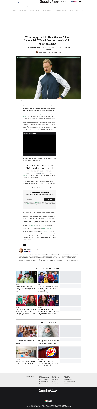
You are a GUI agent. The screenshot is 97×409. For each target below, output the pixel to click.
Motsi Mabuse (34, 225)
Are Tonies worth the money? (60, 10)
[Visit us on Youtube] (81, 1)
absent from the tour (46, 228)
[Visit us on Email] (80, 1)
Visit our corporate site (62, 405)
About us (30, 394)
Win (83, 10)
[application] (39, 144)
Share (25, 105)
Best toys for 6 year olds (74, 10)
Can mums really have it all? (69, 381)
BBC (24, 244)
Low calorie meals (55, 383)
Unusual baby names (43, 379)
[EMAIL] (33, 251)
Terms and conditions (56, 394)
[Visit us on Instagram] (75, 1)
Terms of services (37, 202)
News (60, 52)
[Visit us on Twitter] (73, 1)
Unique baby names (22, 10)
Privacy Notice (26, 203)
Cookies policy (37, 396)
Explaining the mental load (69, 379)
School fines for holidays (34, 10)
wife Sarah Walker (44, 121)
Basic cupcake (54, 381)
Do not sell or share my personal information (52, 396)
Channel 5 (25, 116)
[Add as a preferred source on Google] (48, 401)
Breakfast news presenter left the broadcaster (38, 114)
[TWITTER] (27, 251)
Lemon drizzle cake (55, 377)
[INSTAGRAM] (29, 251)
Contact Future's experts (39, 394)
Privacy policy (65, 394)
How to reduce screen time (44, 377)
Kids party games (42, 383)
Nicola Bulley (47, 231)
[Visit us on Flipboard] (78, 1)
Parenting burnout (67, 377)
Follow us (48, 105)
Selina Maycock (43, 52)
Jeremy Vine (25, 175)
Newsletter (54, 105)
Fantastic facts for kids (43, 381)
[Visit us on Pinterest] (76, 1)
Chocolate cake (55, 379)
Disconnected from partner (69, 383)
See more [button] (39, 173)
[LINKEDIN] (31, 251)
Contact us (48, 394)
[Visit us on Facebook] (72, 1)
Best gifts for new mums (47, 10)
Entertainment (48, 34)
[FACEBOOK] (25, 251)
